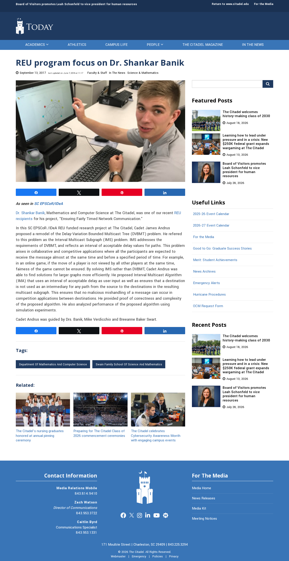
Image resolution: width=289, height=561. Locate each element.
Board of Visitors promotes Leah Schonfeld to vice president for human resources (76, 4)
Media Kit (199, 508)
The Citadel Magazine (202, 44)
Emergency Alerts (206, 282)
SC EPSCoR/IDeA (48, 203)
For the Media (263, 4)
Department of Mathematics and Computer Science (53, 364)
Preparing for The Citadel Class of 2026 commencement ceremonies (99, 433)
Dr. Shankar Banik (30, 213)
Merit (165, 514)
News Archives (204, 271)
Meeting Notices (204, 518)
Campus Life (116, 44)
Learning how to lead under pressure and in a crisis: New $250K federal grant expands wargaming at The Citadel (246, 141)
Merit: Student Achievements (215, 259)
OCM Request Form (208, 306)
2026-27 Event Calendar (211, 225)
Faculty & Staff (97, 73)
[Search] (268, 84)
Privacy (173, 556)
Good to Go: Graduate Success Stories (222, 248)
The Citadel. (136, 552)
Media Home (201, 488)
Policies (157, 556)
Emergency (139, 556)
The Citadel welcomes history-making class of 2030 (246, 113)
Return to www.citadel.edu (230, 4)
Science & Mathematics (142, 73)
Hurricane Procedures (209, 294)
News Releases (203, 498)
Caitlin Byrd (87, 521)
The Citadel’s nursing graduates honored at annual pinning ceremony (40, 435)
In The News (253, 44)
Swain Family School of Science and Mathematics (129, 364)
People (153, 44)
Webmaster (118, 556)
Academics (35, 44)
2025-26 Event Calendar (211, 213)
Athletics (77, 44)
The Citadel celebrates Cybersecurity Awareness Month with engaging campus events (155, 435)
